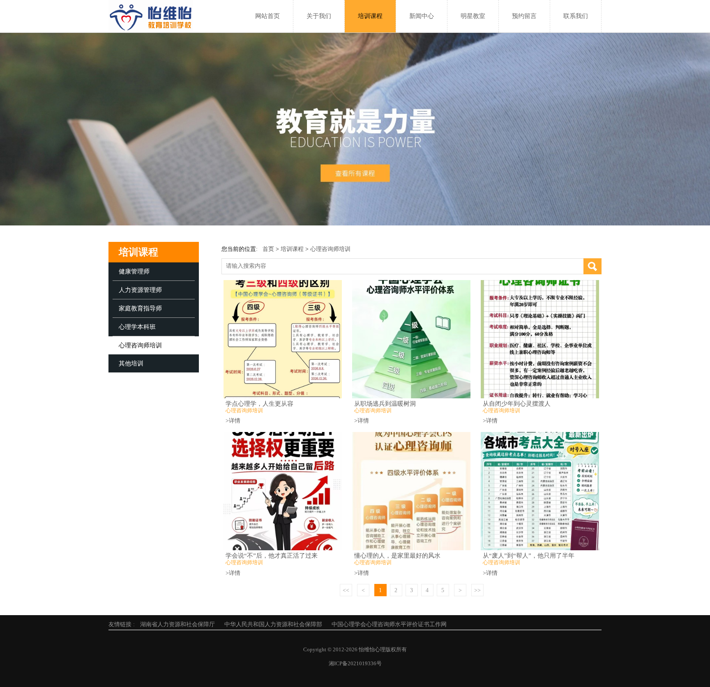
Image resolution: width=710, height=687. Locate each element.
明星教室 (473, 16)
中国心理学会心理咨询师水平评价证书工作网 (389, 624)
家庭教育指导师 (140, 308)
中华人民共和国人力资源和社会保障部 (273, 624)
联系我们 (575, 16)
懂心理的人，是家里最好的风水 (397, 555)
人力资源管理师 (140, 290)
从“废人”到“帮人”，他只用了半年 (528, 555)
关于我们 (319, 16)
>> (477, 590)
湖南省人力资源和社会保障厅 (177, 624)
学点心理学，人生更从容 (259, 403)
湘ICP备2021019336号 (355, 663)
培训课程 (370, 16)
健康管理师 (134, 271)
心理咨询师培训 (140, 345)
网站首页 (267, 16)
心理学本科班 (137, 327)
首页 (268, 249)
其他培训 (131, 363)
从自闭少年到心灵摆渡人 (517, 403)
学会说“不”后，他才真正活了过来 (272, 555)
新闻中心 (421, 16)
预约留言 (524, 16)
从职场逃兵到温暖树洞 (385, 403)
